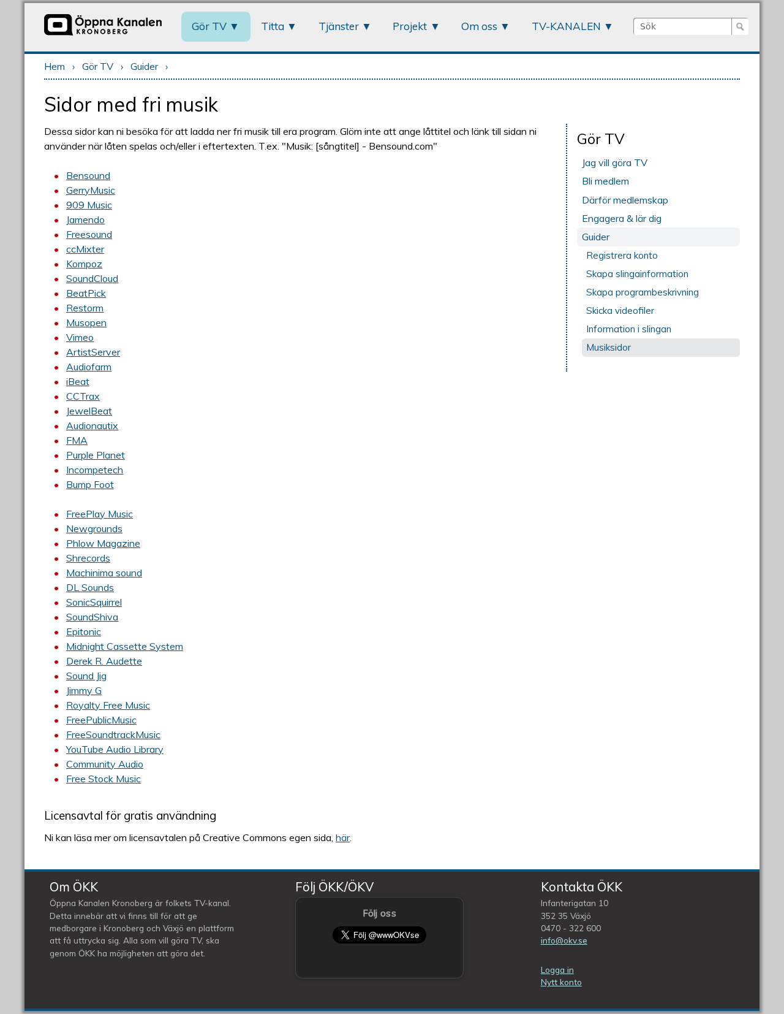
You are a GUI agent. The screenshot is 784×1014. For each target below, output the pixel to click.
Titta (272, 26)
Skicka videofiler (620, 310)
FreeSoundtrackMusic (113, 734)
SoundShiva (92, 617)
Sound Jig (86, 675)
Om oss (479, 26)
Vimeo (80, 337)
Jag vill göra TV (614, 162)
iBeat (77, 381)
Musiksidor (608, 347)
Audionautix (92, 425)
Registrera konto (622, 255)
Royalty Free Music (108, 705)
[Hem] (103, 35)
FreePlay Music (99, 514)
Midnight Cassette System (124, 646)
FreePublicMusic (101, 720)
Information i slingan (628, 329)
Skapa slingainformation (637, 274)
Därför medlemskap (625, 200)
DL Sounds (90, 587)
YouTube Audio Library (115, 749)
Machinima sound (104, 572)
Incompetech (94, 469)
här (343, 837)
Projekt (410, 26)
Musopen (86, 322)
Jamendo (85, 219)
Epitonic (83, 631)
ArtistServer (93, 352)
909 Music (89, 205)
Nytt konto (561, 982)
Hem (54, 66)
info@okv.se (564, 940)
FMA (77, 440)
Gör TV (209, 26)
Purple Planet (95, 455)
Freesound (89, 234)
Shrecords (88, 558)
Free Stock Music (103, 778)
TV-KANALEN (566, 26)
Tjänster (338, 26)
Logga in (557, 969)
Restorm (85, 308)
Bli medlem (605, 181)
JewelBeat (89, 411)
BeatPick (86, 293)
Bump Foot (90, 484)
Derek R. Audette (104, 661)
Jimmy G (84, 690)
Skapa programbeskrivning (642, 292)
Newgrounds (94, 528)
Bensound (88, 175)
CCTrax (83, 396)
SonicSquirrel (94, 602)
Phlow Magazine (103, 543)
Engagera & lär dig (622, 218)
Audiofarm (88, 366)
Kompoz (84, 263)
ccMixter (85, 249)
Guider (144, 66)
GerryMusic (90, 190)
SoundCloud (92, 278)
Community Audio (104, 764)
